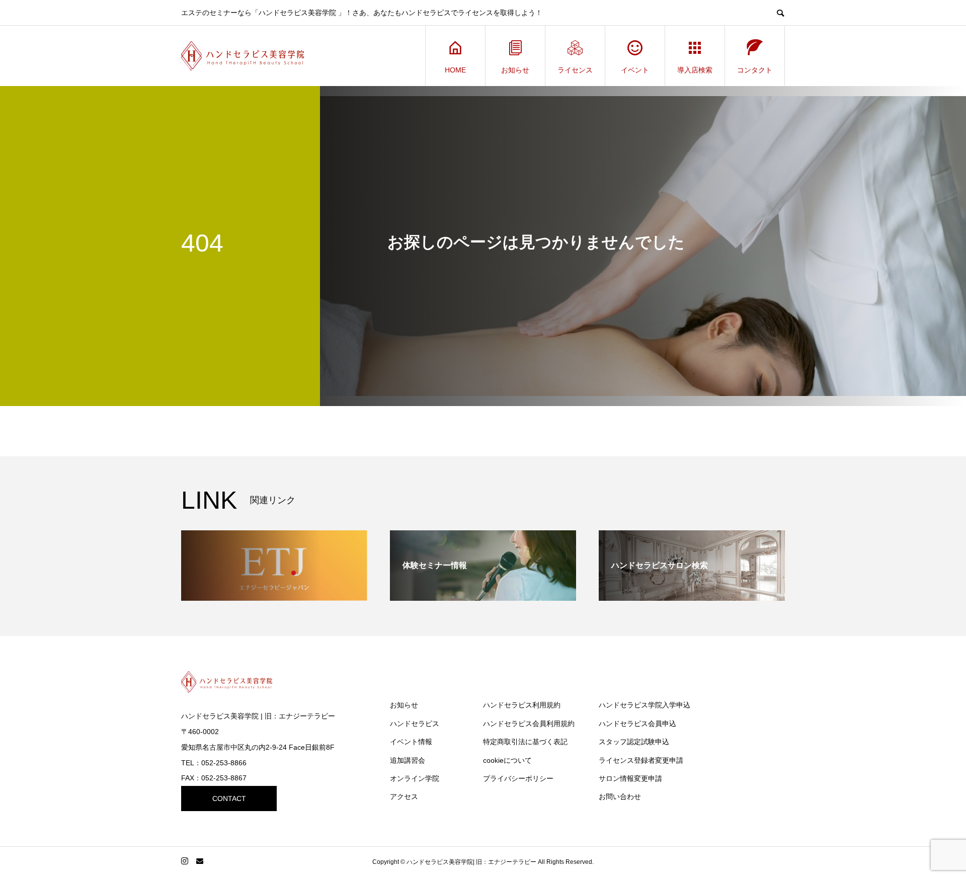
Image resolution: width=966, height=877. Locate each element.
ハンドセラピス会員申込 (637, 724)
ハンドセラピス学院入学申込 (644, 705)
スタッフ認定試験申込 (634, 742)
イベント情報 (411, 742)
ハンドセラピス (414, 724)
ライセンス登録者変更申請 (641, 760)
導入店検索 (694, 70)
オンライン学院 (414, 778)
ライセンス (575, 70)
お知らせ (515, 70)
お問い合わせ (620, 796)
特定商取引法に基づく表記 (525, 742)
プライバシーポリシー (518, 778)
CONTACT (229, 798)
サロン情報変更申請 (630, 778)
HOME (455, 70)
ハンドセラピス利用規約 (521, 705)
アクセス (404, 796)
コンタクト (754, 70)
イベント (635, 70)
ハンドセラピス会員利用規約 (529, 724)
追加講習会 (407, 760)
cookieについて (507, 760)
